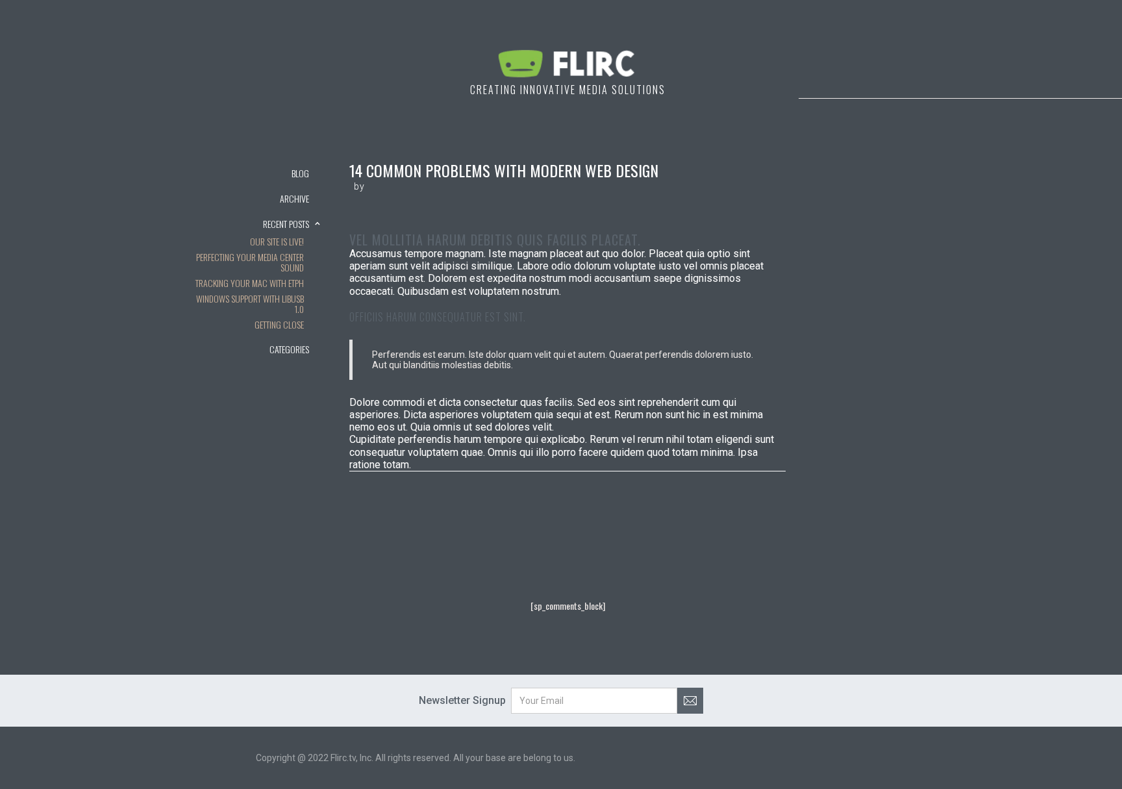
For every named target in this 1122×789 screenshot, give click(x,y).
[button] (256, 198)
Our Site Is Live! (277, 242)
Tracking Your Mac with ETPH (249, 284)
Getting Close (279, 325)
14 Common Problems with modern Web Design (503, 170)
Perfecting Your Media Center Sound (250, 263)
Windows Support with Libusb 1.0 (250, 305)
